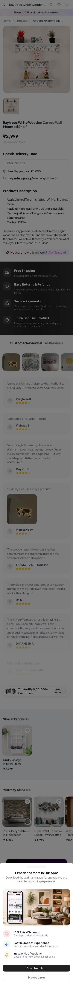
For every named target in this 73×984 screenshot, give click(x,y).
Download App (36, 968)
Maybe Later (36, 977)
